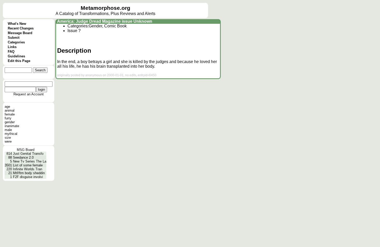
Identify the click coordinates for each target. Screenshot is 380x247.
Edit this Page (19, 61)
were (8, 141)
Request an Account (28, 94)
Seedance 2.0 (23, 157)
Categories (16, 42)
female (10, 114)
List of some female (28, 165)
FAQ (11, 51)
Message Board (20, 33)
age (7, 107)
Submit (13, 38)
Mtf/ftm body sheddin (29, 173)
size (8, 138)
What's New (17, 24)
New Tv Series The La (29, 161)
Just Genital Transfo (28, 154)
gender (10, 122)
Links (12, 47)
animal (9, 110)
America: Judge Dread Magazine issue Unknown (104, 21)
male (8, 130)
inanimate (12, 126)
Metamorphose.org (105, 8)
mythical (11, 134)
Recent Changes (21, 28)
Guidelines (16, 56)
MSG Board (25, 150)
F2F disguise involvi (28, 177)
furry (8, 118)
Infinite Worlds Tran (27, 169)
